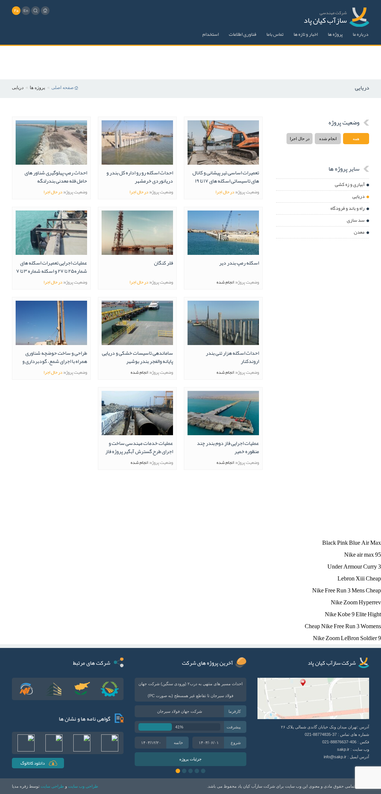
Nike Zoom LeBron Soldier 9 (347, 638)
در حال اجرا (300, 138)
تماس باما (275, 34)
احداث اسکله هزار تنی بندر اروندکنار (232, 357)
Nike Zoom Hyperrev (356, 602)
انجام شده (328, 138)
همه (356, 138)
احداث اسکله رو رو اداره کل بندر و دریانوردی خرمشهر (139, 176)
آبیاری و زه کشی (350, 184)
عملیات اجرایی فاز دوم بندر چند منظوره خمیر (228, 447)
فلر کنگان (163, 263)
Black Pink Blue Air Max (351, 543)
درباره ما (360, 34)
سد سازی (356, 220)
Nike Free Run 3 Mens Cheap (346, 591)
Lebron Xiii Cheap (359, 579)
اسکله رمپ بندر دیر (239, 263)
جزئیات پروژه (190, 759)
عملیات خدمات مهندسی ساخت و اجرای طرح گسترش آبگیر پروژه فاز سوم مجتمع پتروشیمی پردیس (139, 447)
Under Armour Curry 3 (354, 567)
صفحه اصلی (62, 87)
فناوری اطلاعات (242, 34)
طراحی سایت (52, 786)
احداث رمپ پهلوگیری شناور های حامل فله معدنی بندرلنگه (56, 176)
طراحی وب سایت (83, 786)
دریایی (358, 196)
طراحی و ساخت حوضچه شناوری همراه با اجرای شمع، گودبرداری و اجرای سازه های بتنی (54, 357)
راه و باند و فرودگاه (347, 208)
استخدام (210, 34)
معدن (359, 232)
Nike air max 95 (362, 555)
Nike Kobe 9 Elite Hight (353, 614)
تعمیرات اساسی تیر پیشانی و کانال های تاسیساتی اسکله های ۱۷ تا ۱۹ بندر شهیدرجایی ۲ (225, 176)
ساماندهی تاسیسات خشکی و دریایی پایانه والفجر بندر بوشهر (137, 357)
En (25, 11)
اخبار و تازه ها (306, 34)
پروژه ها (335, 34)
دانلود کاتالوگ (32, 763)
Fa (16, 11)
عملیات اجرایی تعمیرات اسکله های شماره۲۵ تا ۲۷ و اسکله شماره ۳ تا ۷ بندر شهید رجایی (51, 267)
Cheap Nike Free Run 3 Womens (343, 626)
